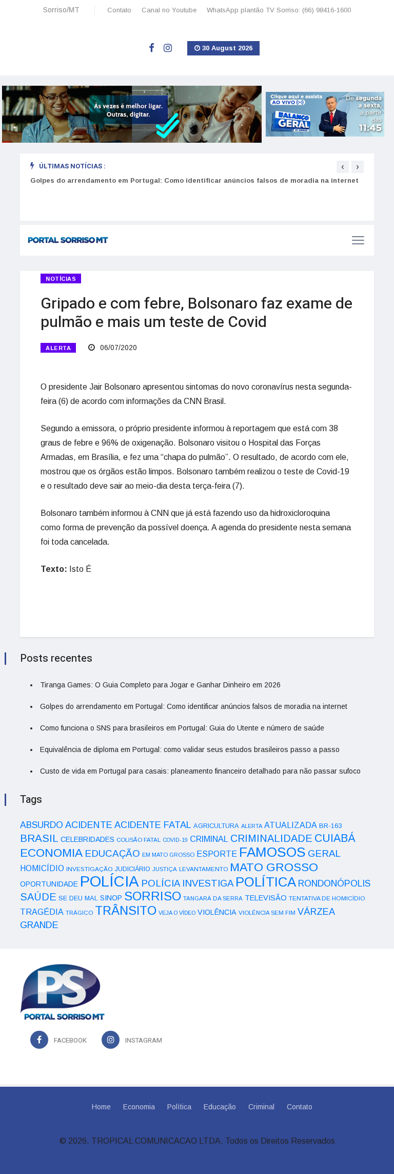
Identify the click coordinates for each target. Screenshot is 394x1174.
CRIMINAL (209, 838)
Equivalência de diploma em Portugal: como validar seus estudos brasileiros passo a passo (190, 749)
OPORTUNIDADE (49, 884)
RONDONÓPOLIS (334, 883)
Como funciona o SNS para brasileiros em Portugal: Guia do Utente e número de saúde (182, 728)
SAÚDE (38, 896)
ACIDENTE (88, 824)
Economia (139, 1107)
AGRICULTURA (216, 826)
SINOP (111, 898)
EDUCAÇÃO (112, 853)
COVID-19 (175, 840)
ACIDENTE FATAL (152, 825)
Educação (220, 1107)
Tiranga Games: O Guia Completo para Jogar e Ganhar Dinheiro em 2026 (160, 685)
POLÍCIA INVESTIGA (187, 883)
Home (101, 1107)
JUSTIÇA (164, 869)
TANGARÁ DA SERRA (213, 898)
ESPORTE (216, 853)
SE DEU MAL (78, 898)
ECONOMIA (51, 852)
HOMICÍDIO (42, 868)
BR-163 (330, 826)
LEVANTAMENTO (203, 868)
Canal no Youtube (169, 10)
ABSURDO (41, 825)
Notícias (61, 279)
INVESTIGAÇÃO (89, 868)
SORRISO (152, 896)
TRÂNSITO (125, 910)
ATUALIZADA (290, 825)
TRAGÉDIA (42, 911)
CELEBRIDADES (87, 839)
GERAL (324, 853)
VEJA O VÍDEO (177, 913)
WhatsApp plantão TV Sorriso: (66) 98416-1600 (279, 10)
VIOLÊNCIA (217, 912)
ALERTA (58, 348)
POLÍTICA (265, 882)
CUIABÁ (335, 838)
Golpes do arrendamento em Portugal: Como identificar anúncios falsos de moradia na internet (194, 180)
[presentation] (343, 167)
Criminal (261, 1107)
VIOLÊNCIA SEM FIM (267, 913)
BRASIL (39, 838)
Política (179, 1107)
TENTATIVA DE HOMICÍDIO (327, 898)
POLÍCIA (109, 881)
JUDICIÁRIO (132, 869)
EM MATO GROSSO (168, 855)
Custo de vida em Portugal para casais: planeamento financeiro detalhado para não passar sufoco (200, 771)
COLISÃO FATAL (138, 840)
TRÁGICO (79, 913)
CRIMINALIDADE (271, 838)
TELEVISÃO (266, 898)
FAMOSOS (272, 852)
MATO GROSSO (274, 867)
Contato (119, 10)
